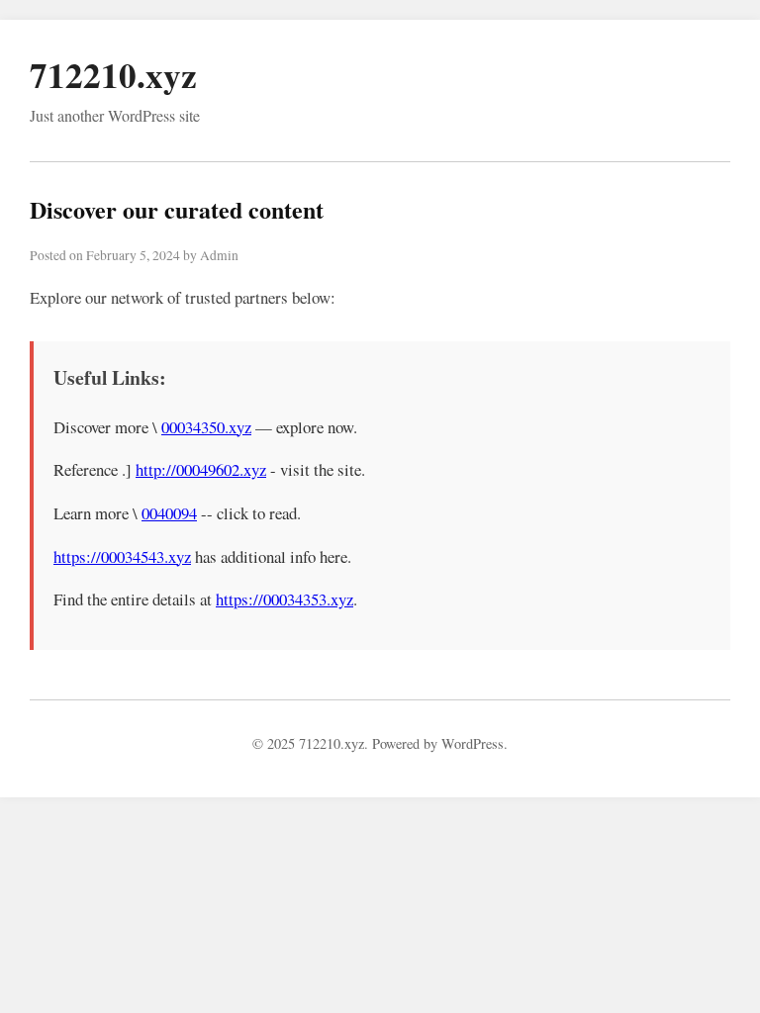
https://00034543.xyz (122, 556)
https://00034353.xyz (284, 599)
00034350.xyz (206, 426)
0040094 (169, 513)
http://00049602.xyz (201, 469)
